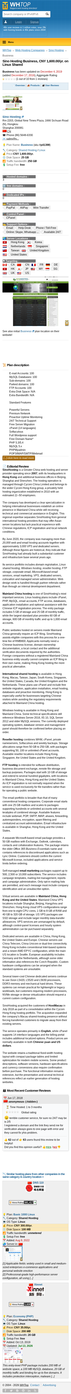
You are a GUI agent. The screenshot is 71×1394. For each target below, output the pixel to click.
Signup (34, 22)
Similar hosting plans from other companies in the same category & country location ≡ (33, 1175)
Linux (42, 150)
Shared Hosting (27, 150)
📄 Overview (18, 85)
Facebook (5, 1390)
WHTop (6, 50)
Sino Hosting (56, 50)
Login (18, 22)
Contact (34, 1385)
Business (25, 331)
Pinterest (23, 1390)
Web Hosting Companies (30, 50)
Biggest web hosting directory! (23, 8)
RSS (35, 1390)
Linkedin (29, 1390)
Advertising (49, 1385)
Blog (17, 1390)
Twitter (11, 1390)
